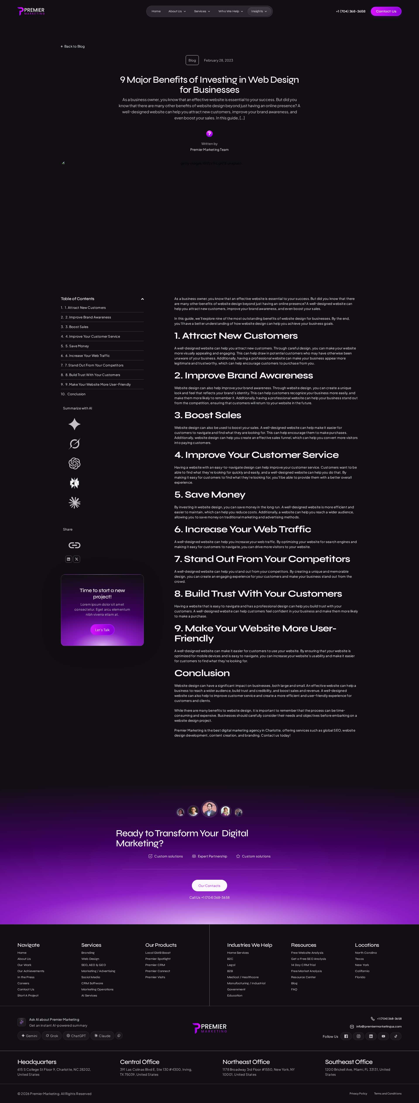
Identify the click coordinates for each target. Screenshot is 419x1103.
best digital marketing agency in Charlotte (247, 730)
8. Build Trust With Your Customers (93, 375)
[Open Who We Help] (242, 11)
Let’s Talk (102, 630)
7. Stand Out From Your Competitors (94, 365)
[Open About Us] (184, 11)
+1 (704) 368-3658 (351, 11)
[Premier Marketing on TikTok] (396, 1036)
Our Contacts (209, 885)
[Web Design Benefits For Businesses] (102, 546)
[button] (142, 299)
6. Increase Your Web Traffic (87, 355)
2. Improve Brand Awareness (88, 317)
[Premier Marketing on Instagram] (358, 1036)
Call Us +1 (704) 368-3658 (209, 897)
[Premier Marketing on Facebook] (346, 1036)
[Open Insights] (265, 11)
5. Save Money (77, 346)
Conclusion (76, 394)
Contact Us (386, 11)
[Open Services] (209, 11)
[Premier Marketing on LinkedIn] (371, 1036)
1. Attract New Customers (85, 307)
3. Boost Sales (77, 327)
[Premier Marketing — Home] (31, 11)
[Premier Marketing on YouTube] (383, 1036)
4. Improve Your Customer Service (92, 336)
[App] (102, 425)
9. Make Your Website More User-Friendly (98, 384)
